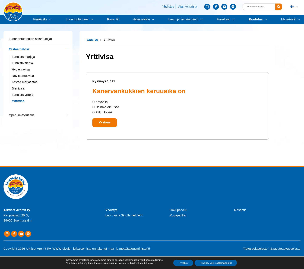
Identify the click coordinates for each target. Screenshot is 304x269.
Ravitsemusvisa (23, 76)
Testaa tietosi (19, 49)
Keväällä (102, 102)
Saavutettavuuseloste (285, 248)
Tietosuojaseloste (255, 248)
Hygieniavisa (21, 69)
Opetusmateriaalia (21, 115)
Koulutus (256, 19)
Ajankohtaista (187, 6)
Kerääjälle (40, 19)
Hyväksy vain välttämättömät (216, 262)
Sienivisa (18, 88)
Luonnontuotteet (77, 19)
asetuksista (146, 263)
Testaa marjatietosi (25, 82)
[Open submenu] (50, 19)
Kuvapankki (178, 215)
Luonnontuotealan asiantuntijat (30, 39)
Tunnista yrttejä (22, 95)
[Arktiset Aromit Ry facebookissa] (216, 7)
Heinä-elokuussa (107, 107)
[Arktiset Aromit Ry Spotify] (233, 7)
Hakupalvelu (141, 19)
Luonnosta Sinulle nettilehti (124, 215)
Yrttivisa (18, 101)
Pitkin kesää (104, 112)
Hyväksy (183, 262)
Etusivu (92, 39)
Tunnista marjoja (23, 57)
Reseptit (113, 19)
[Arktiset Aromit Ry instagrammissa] (207, 7)
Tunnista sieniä (22, 63)
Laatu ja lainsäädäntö (183, 19)
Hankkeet (223, 19)
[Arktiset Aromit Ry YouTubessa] (224, 7)
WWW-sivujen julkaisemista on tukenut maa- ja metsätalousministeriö (101, 248)
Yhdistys (168, 6)
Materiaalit (288, 19)
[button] (294, 6)
